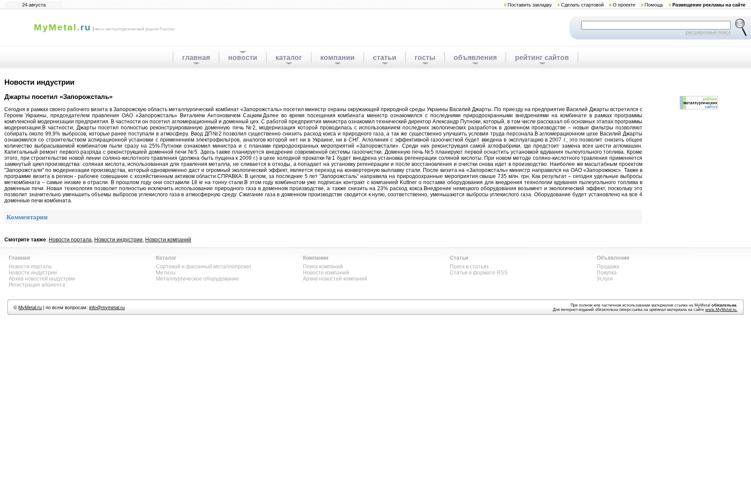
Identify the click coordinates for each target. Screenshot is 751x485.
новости (242, 57)
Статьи (459, 258)
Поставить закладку (530, 4)
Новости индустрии (118, 240)
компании (337, 57)
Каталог (166, 258)
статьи (384, 57)
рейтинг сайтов (542, 57)
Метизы (166, 273)
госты (425, 57)
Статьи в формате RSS (479, 273)
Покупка (607, 273)
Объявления (613, 258)
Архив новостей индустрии (42, 279)
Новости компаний (168, 240)
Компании (315, 258)
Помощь (654, 4)
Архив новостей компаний (335, 279)
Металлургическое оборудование (197, 279)
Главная (19, 258)
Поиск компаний (323, 267)
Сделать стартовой (582, 4)
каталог (289, 57)
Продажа (608, 267)
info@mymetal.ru (107, 307)
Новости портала (70, 240)
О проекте (624, 4)
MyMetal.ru (30, 307)
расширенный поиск (708, 32)
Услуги (605, 279)
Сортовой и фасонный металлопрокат (204, 267)
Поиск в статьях (469, 267)
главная (196, 57)
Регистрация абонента (37, 285)
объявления (475, 57)
